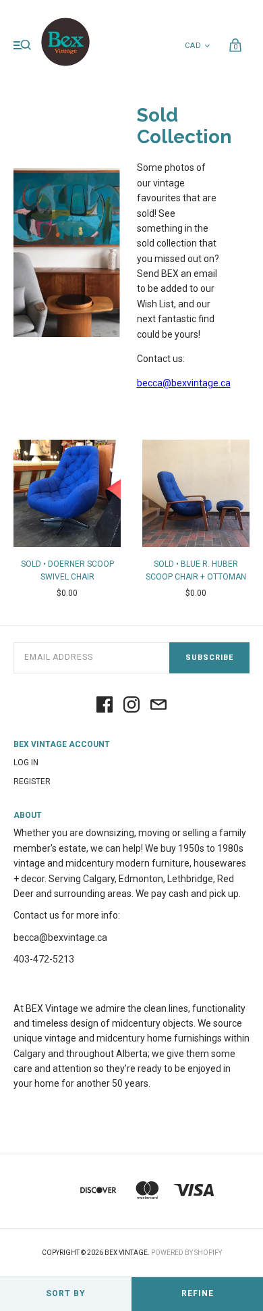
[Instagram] (131, 705)
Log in (25, 762)
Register (32, 781)
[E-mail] (158, 705)
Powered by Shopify (186, 1252)
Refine (197, 1293)
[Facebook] (104, 705)
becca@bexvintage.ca (184, 383)
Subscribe (209, 657)
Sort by (66, 1293)
